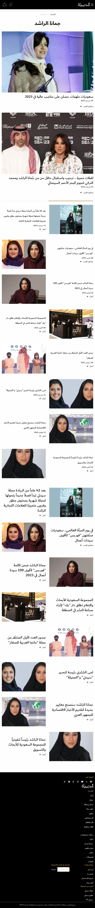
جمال (91, 800)
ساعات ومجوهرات (86, 834)
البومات (90, 861)
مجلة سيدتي (89, 890)
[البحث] (10, 4)
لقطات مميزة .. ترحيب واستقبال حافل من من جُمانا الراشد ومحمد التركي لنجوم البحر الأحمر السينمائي (51, 180)
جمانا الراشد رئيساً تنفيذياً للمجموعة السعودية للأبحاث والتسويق (27, 745)
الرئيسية (52, 14)
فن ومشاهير (89, 817)
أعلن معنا (90, 882)
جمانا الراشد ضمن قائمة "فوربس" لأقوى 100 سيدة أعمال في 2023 (28, 570)
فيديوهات (89, 856)
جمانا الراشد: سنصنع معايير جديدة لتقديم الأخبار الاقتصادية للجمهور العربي (72, 710)
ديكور (91, 852)
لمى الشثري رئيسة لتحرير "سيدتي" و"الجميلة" (26, 390)
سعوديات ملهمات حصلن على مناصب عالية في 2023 (59, 97)
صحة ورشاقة (88, 804)
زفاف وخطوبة (88, 826)
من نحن (90, 869)
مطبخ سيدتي (88, 895)
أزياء (91, 795)
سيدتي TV (89, 899)
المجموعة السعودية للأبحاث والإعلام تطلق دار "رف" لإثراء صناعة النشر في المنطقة (74, 605)
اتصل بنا (90, 873)
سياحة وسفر (88, 843)
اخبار (91, 839)
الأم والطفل (89, 822)
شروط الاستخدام (87, 878)
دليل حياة (89, 808)
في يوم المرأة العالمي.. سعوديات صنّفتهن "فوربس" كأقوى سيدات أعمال (72, 535)
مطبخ (91, 813)
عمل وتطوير (89, 848)
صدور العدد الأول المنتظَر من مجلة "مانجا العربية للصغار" (27, 640)
